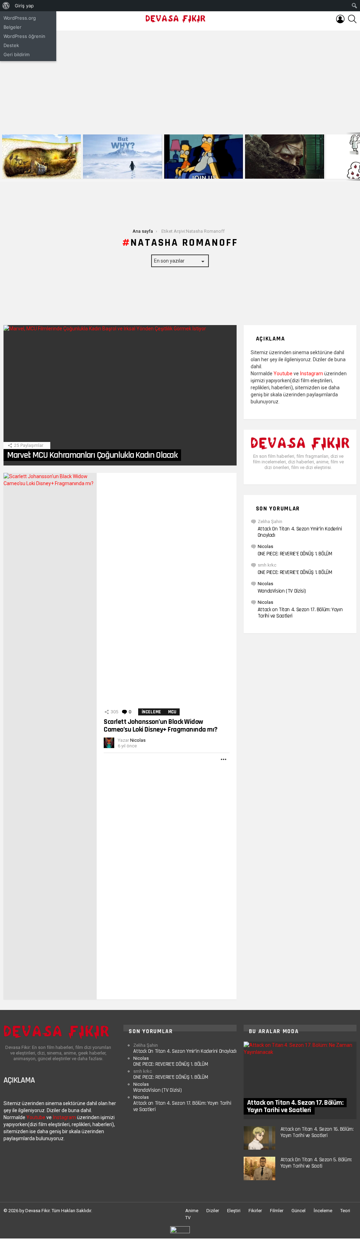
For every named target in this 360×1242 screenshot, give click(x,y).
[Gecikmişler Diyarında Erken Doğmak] (122, 156)
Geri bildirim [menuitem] (17, 54)
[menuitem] (6, 5)
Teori (345, 1210)
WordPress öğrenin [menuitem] (24, 36)
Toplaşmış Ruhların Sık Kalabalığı (280, 173)
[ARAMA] (352, 19)
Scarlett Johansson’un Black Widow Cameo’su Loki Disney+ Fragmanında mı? (161, 725)
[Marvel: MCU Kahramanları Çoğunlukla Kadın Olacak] (120, 395)
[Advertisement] (180, 80)
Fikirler (255, 1210)
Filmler (276, 1210)
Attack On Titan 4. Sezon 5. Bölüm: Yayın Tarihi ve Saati (316, 1162)
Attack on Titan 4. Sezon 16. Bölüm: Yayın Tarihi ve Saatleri (317, 1132)
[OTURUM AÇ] (340, 19)
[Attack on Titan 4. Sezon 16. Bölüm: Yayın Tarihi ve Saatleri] (259, 1138)
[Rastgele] (180, 1232)
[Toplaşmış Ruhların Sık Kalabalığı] (284, 156)
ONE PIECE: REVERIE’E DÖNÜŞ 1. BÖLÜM (295, 553)
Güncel (298, 1210)
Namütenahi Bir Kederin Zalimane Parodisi (37, 170)
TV (188, 1217)
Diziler (212, 1210)
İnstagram (311, 373)
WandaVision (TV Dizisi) (282, 591)
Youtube (283, 373)
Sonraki (356, 156)
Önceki (3, 156)
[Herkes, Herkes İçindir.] (203, 156)
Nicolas (265, 546)
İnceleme (151, 712)
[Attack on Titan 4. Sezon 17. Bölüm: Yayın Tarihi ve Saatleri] (300, 1080)
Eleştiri (233, 1210)
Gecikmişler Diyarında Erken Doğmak (120, 173)
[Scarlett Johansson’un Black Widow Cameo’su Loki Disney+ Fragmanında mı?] (50, 736)
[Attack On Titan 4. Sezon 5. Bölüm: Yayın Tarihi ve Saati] (259, 1168)
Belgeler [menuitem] (12, 27)
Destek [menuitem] (11, 45)
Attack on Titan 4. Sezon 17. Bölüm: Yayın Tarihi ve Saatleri (300, 612)
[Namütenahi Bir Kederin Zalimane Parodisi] (41, 156)
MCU (172, 712)
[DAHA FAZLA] (223, 759)
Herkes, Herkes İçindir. (190, 173)
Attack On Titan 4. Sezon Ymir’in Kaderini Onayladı (300, 532)
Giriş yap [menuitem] (24, 5)
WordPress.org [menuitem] (20, 18)
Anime (191, 1210)
